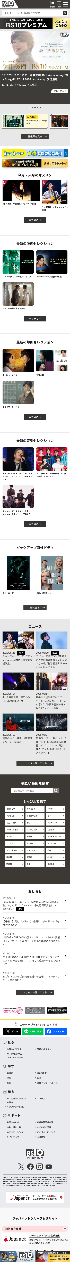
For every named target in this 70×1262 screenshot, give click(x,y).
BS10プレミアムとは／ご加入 (17, 1100)
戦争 (49, 850)
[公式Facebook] (30, 1166)
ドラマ (49, 809)
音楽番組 (50, 864)
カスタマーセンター (16, 1132)
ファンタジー (11, 850)
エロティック (32, 829)
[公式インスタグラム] (39, 1166)
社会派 (49, 857)
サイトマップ (13, 1137)
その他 (29, 836)
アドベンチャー (53, 822)
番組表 (10, 1072)
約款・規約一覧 (14, 1127)
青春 (28, 864)
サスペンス (31, 809)
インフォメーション (16, 1106)
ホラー (29, 822)
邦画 (39, 1077)
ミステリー (31, 850)
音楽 (9, 1082)
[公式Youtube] (49, 1166)
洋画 (9, 1077)
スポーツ (9, 836)
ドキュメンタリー (54, 836)
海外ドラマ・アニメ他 (47, 1082)
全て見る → (35, 220)
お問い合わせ (13, 1122)
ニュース (41, 1098)
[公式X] (21, 1166)
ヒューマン (31, 843)
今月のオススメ (14, 1049)
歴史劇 (29, 857)
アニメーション (12, 829)
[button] (4, 59)
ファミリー (51, 843)
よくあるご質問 (44, 1127)
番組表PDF (42, 1072)
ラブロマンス (32, 816)
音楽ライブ (10, 809)
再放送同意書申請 (45, 1122)
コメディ (50, 829)
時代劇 (9, 857)
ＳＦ (49, 816)
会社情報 (41, 1137)
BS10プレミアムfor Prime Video (15, 1056)
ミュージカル (11, 822)
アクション (10, 816)
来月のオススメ (44, 1049)
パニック (9, 843)
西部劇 (9, 864)
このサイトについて (46, 1132)
